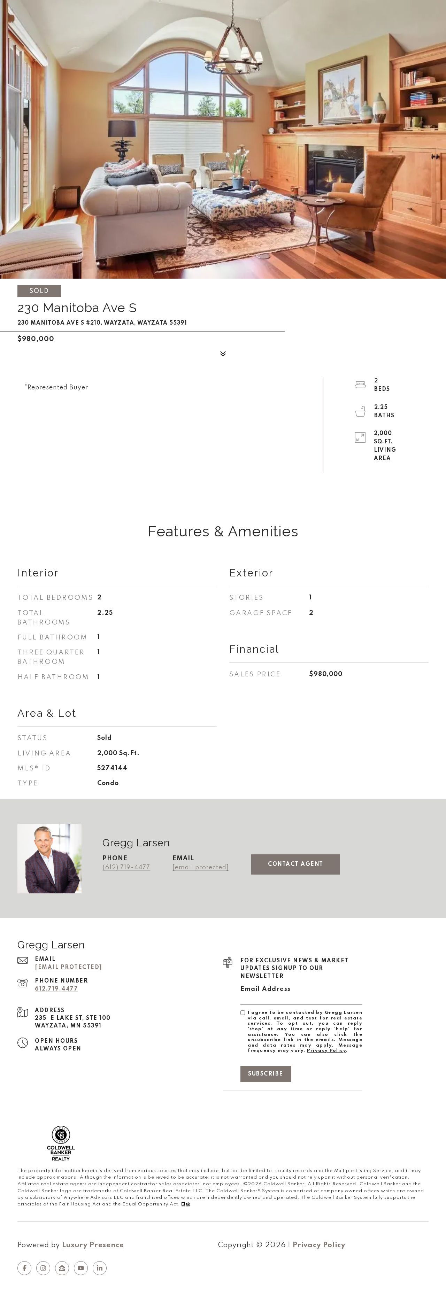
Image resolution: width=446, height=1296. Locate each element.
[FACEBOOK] (24, 1268)
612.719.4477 (56, 989)
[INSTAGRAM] (43, 1268)
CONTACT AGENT (295, 864)
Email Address (265, 989)
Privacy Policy (326, 1050)
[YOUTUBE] (81, 1268)
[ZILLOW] (62, 1268)
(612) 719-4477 (126, 867)
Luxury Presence (93, 1245)
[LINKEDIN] (100, 1268)
